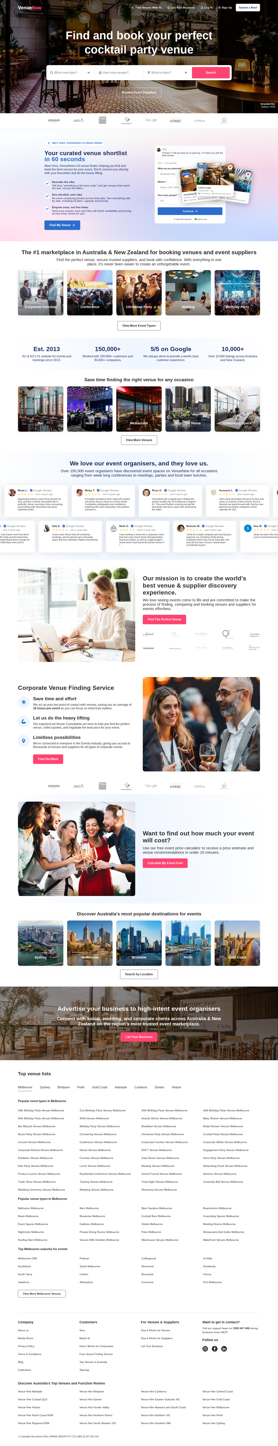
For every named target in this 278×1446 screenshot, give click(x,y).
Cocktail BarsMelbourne (156, 1216)
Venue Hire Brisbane (91, 1391)
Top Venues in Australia (93, 1362)
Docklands (209, 1266)
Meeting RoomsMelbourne (219, 1224)
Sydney (45, 1087)
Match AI (84, 1338)
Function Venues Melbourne (96, 1157)
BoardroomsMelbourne (217, 1208)
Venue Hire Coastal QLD (32, 1399)
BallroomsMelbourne (30, 1208)
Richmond (147, 1266)
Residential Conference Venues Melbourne (105, 1173)
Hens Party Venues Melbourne (221, 1157)
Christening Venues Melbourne (98, 1134)
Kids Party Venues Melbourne (35, 1165)
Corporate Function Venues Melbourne (164, 1142)
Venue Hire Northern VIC (156, 1415)
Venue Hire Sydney (213, 1423)
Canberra (140, 1087)
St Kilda (207, 1258)
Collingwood (148, 1258)
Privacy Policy (26, 1346)
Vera (82, 1330)
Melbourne (25, 1087)
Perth (81, 1087)
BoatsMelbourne (28, 1216)
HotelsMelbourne (152, 1224)
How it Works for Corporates (96, 1346)
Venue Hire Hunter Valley (94, 1407)
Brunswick (147, 1274)
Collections (24, 1369)
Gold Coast (99, 1087)
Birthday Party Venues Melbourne (100, 1126)
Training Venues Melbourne (96, 1181)
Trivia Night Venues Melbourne (159, 1181)
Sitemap (84, 1369)
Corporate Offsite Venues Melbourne (225, 1142)
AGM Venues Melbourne (94, 1118)
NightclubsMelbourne (31, 1231)
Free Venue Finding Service (96, 1354)
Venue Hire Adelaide (30, 1391)
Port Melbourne (212, 1282)
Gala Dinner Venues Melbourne (160, 1157)
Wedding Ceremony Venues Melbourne (41, 1189)
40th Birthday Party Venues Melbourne (226, 1110)
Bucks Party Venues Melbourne (36, 1134)
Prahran (84, 1258)
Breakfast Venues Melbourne (158, 1126)
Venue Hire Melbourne (215, 1407)
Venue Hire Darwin (90, 1399)
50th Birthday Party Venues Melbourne (41, 1118)
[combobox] (167, 72)
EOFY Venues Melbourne (156, 1150)
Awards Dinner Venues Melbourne (161, 1118)
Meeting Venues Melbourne (157, 1165)
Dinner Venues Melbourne (95, 1150)
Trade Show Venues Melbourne (37, 1181)
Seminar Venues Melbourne (219, 1173)
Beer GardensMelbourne (156, 1208)
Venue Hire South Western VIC (97, 1423)
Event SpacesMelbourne (33, 1224)
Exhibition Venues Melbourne (35, 1157)
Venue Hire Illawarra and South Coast (163, 1407)
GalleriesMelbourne (92, 1224)
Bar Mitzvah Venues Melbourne (36, 1126)
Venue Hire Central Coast (217, 1391)
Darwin (159, 1087)
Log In (208, 7)
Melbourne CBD (27, 1258)
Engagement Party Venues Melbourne (226, 1150)
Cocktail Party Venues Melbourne (223, 1134)
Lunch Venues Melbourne (95, 1165)
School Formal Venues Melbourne (161, 1173)
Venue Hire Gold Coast (216, 1399)
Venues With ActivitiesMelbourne (99, 1239)
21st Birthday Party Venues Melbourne (103, 1110)
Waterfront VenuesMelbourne (221, 1239)
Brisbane (64, 1087)
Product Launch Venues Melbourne (39, 1173)
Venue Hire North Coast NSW (35, 1415)
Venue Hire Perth (212, 1415)
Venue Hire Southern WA (156, 1423)
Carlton (84, 1274)
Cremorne (147, 1282)
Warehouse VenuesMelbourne (159, 1239)
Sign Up (227, 7)
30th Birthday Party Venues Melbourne (164, 1110)
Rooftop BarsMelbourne (32, 1239)
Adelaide (121, 1087)
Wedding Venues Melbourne (96, 1189)
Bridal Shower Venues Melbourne (223, 1126)
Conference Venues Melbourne (98, 1142)
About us (23, 1330)
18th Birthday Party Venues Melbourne (41, 1110)
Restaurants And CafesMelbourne (223, 1231)
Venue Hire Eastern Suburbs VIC (160, 1399)
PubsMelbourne (151, 1231)
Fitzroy (207, 1274)
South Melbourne (90, 1266)
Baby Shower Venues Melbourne (222, 1118)
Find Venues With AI (148, 7)
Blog (20, 1362)
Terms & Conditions (29, 1354)
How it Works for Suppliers (156, 1338)
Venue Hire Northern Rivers (95, 1415)
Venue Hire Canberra (153, 1391)
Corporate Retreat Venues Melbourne (40, 1150)
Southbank (24, 1266)
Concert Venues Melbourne (34, 1142)
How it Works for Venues (155, 1330)
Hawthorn (24, 1282)
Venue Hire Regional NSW (33, 1423)
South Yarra (25, 1274)
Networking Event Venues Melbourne (225, 1165)
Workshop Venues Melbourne (159, 1189)
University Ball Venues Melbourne (223, 1181)
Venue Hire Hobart (29, 1407)
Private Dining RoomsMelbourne (99, 1231)
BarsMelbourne (89, 1208)
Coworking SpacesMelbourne (221, 1216)
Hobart (176, 1087)
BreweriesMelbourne (92, 1216)
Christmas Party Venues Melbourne (162, 1134)
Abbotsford (86, 1282)
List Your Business (183, 7)
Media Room (25, 1338)
